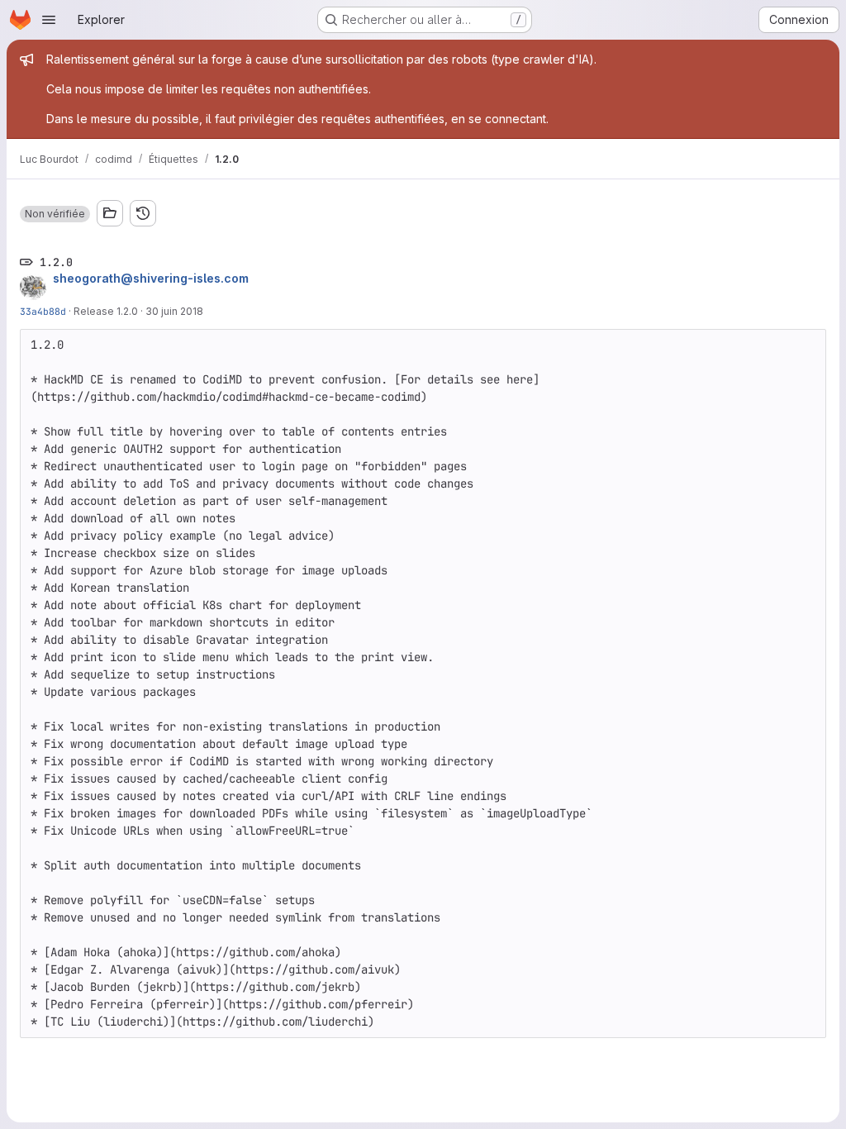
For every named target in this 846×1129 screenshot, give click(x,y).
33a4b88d (43, 311)
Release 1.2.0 (106, 311)
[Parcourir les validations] (143, 213)
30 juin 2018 (174, 311)
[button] (55, 214)
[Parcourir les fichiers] (110, 213)
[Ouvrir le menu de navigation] (49, 20)
